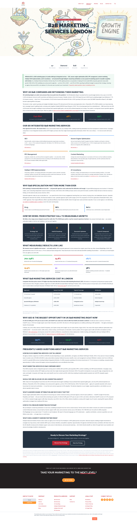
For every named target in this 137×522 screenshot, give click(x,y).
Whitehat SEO (54, 455)
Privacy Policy (88, 501)
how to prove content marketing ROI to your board (65, 110)
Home (61, 36)
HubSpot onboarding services (96, 455)
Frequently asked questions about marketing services (82, 85)
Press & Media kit (42, 506)
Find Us (40, 501)
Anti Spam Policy (89, 506)
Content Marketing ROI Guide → (78, 163)
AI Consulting (57, 503)
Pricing (96, 3)
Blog (101, 3)
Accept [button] (94, 518)
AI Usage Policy (88, 508)
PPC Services (57, 510)
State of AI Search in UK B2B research (56, 334)
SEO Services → (28, 147)
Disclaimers (87, 499)
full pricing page (62, 285)
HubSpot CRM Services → (30, 178)
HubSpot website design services (85, 455)
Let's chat (40, 503)
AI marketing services (93, 176)
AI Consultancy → (74, 178)
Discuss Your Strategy (61, 443)
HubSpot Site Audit (58, 508)
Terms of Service (89, 503)
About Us (80, 3)
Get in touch (68, 480)
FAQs (71, 499)
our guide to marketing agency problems (33, 202)
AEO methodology (33, 332)
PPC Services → (28, 163)
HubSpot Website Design (59, 506)
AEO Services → (74, 147)
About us (40, 499)
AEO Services (57, 501)
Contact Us (108, 3)
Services (88, 3)
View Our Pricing (77, 443)
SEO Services (57, 499)
